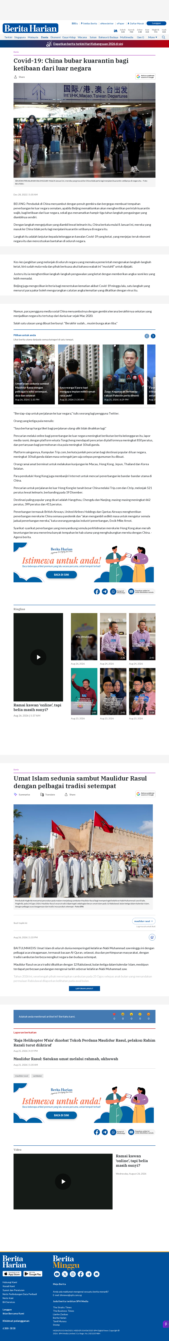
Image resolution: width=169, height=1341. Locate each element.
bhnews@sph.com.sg (71, 1215)
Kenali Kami (9, 1206)
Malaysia (33, 17)
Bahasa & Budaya (108, 17)
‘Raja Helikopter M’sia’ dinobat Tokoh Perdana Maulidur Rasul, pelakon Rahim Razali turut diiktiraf (84, 963)
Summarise (25, 728)
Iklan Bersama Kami (13, 1233)
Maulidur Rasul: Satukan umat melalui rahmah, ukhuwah (66, 979)
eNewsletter (107, 3)
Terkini (8, 17)
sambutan (37, 996)
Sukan (93, 17)
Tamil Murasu (60, 1241)
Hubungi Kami (10, 1202)
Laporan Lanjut (84, 922)
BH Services (9, 1222)
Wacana (82, 17)
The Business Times (63, 1231)
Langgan (156, 3)
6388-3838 (9, 1248)
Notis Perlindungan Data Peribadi (20, 1214)
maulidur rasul (21, 996)
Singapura (20, 17)
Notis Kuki (8, 1218)
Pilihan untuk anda (25, 287)
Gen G (140, 17)
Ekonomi (56, 17)
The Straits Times (62, 1227)
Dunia (44, 17)
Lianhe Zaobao (60, 1234)
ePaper (120, 3)
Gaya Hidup (69, 17)
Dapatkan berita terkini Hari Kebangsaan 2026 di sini (88, 24)
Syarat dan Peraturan (13, 1210)
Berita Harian (59, 1238)
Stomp (56, 1245)
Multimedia (126, 17)
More (151, 17)
